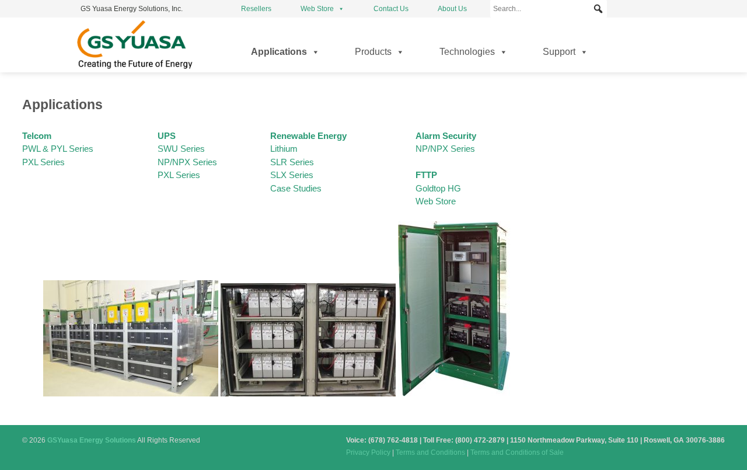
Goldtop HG (438, 188)
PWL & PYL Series (57, 149)
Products (373, 52)
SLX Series (291, 175)
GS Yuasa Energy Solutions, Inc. (132, 9)
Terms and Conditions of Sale (517, 452)
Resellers (256, 9)
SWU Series (181, 149)
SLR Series (292, 162)
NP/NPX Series (445, 149)
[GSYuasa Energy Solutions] (134, 68)
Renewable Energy (308, 136)
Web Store (317, 9)
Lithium (284, 149)
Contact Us (391, 9)
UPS (167, 136)
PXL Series (43, 162)
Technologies (467, 52)
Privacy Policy (368, 452)
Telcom (36, 136)
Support (559, 52)
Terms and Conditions (430, 452)
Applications (279, 52)
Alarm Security (446, 136)
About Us (452, 9)
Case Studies (296, 188)
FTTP (426, 175)
